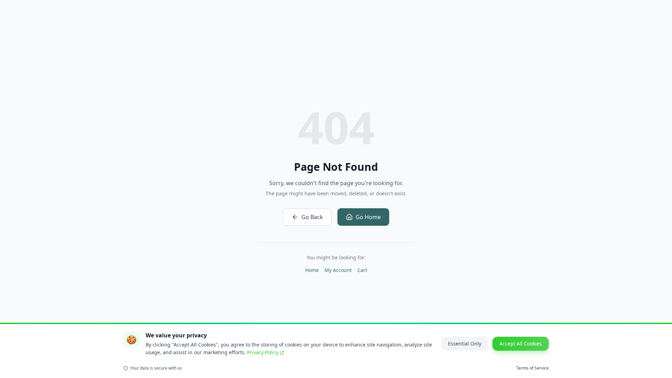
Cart (362, 270)
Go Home (368, 217)
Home (312, 270)
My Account (338, 270)
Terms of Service (532, 368)
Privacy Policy (262, 352)
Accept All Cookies (520, 343)
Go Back (312, 217)
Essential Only (464, 343)
